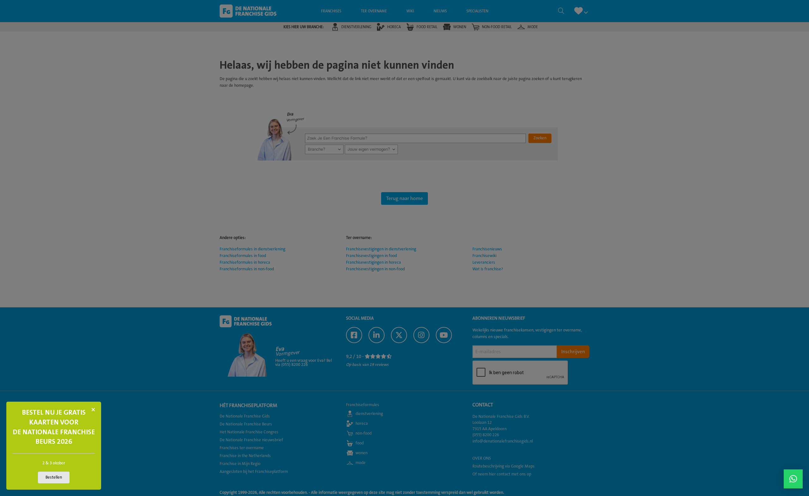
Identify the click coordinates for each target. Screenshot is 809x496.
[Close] (93, 409)
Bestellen (54, 477)
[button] (793, 478)
